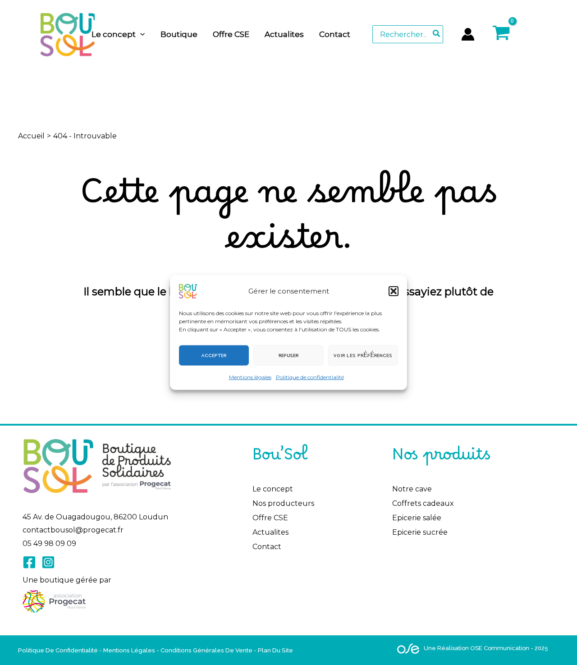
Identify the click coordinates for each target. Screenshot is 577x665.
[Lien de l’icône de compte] (468, 34)
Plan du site (275, 650)
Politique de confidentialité (310, 376)
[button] (393, 290)
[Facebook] (29, 562)
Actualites (270, 532)
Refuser (288, 355)
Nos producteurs (283, 503)
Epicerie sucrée (420, 532)
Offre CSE (270, 518)
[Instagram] (48, 562)
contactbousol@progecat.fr (73, 530)
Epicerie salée (416, 518)
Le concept (272, 489)
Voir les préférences (363, 355)
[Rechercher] (437, 34)
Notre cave (412, 489)
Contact (266, 546)
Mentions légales (250, 376)
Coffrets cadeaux (423, 503)
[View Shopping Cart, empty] (521, 34)
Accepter (213, 355)
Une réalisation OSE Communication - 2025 (486, 648)
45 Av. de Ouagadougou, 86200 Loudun (95, 517)
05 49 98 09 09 (49, 543)
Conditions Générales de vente (206, 650)
